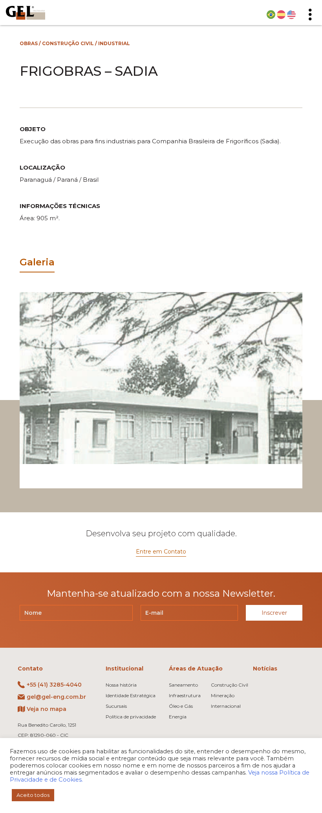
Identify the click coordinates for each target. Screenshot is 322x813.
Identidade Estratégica (131, 695)
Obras (29, 43)
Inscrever (274, 612)
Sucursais (116, 706)
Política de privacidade (131, 717)
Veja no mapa (46, 709)
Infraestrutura (185, 695)
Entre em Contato (161, 551)
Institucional (124, 668)
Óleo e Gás (181, 706)
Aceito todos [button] (32, 795)
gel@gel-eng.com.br (56, 696)
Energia (178, 717)
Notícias (265, 668)
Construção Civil (68, 43)
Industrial (114, 43)
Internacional (226, 706)
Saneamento (183, 685)
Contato (30, 668)
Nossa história (121, 685)
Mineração (222, 695)
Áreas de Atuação (196, 668)
